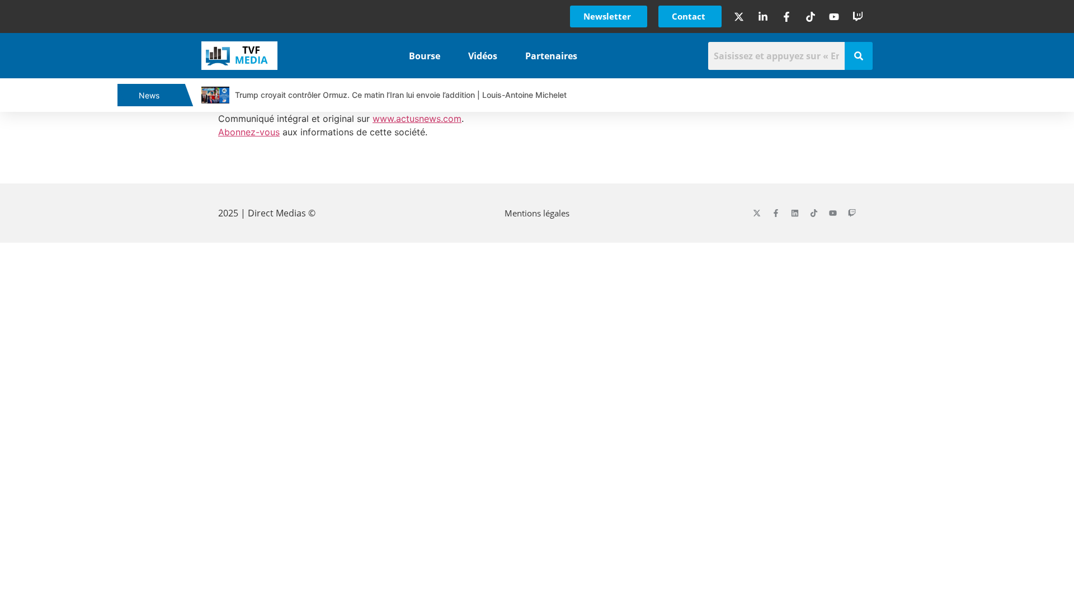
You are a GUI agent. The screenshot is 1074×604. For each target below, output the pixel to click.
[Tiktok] (814, 213)
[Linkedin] (795, 213)
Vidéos (482, 56)
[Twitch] (852, 213)
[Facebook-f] (776, 213)
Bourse (424, 56)
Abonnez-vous (249, 132)
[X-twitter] (757, 213)
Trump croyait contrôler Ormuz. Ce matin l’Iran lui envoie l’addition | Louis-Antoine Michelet (401, 95)
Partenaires (551, 56)
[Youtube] (833, 213)
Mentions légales (537, 213)
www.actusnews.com (417, 118)
